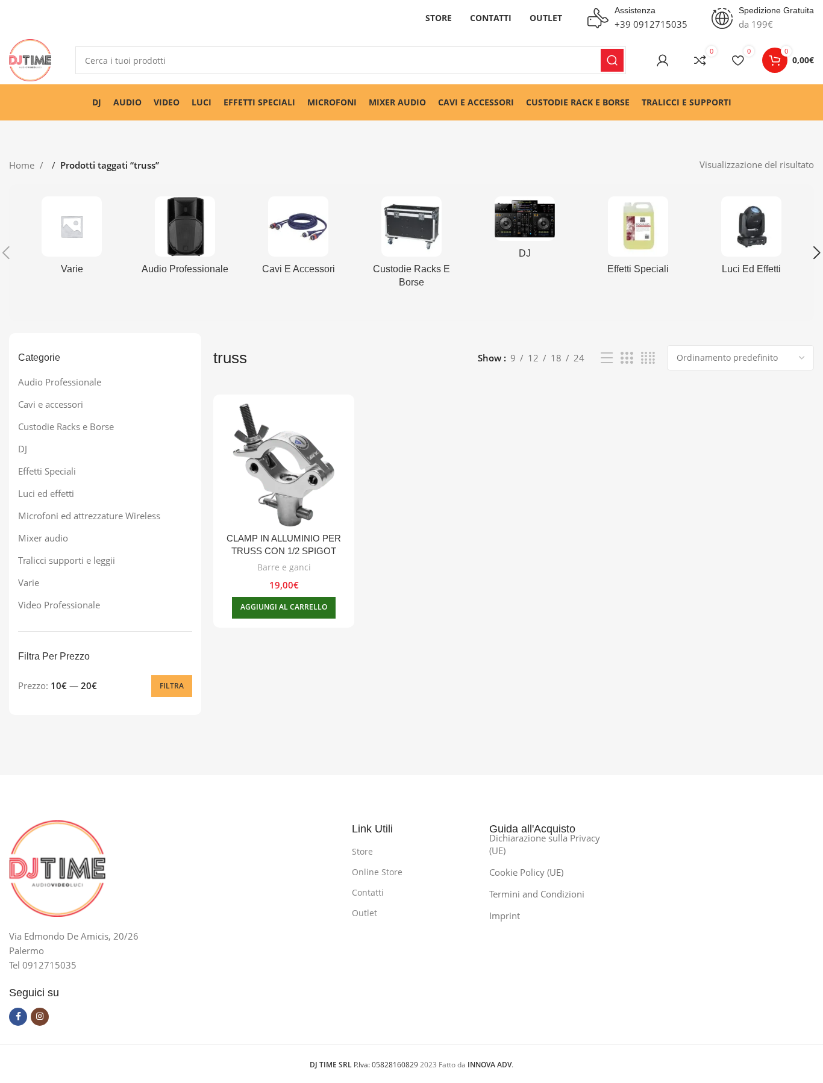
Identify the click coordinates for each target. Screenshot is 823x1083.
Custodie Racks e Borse (66, 426)
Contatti (368, 892)
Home (23, 165)
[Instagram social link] (40, 1017)
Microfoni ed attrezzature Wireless (89, 516)
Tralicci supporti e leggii (66, 560)
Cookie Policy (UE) (526, 872)
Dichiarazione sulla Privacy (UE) (544, 844)
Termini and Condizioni (536, 894)
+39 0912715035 (651, 24)
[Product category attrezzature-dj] (524, 231)
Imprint (504, 916)
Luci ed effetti (46, 493)
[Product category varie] (71, 239)
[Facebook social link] (18, 1017)
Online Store (377, 872)
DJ (22, 449)
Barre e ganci (284, 567)
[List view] (607, 358)
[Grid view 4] (648, 358)
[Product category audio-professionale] (185, 239)
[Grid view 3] (627, 358)
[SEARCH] (612, 60)
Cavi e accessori (50, 404)
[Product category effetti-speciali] (638, 239)
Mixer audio (43, 538)
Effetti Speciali (47, 471)
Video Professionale (59, 605)
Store (362, 851)
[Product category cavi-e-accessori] (298, 239)
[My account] (662, 60)
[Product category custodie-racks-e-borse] (411, 246)
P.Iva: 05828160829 (365, 1065)
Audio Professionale (59, 382)
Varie (28, 582)
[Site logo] (30, 59)
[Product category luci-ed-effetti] (751, 239)
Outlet (364, 913)
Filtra (172, 686)
